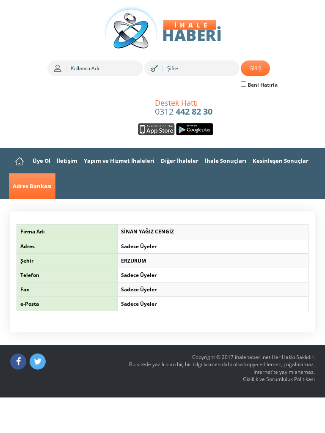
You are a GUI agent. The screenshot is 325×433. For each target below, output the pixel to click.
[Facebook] (18, 362)
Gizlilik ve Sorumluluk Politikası (279, 379)
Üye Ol (41, 160)
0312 (183, 108)
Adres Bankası (32, 186)
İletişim (67, 160)
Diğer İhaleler (179, 160)
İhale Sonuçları (225, 160)
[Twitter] (38, 362)
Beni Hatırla (262, 84)
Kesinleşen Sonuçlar (280, 160)
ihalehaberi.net (252, 357)
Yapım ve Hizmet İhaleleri (119, 160)
